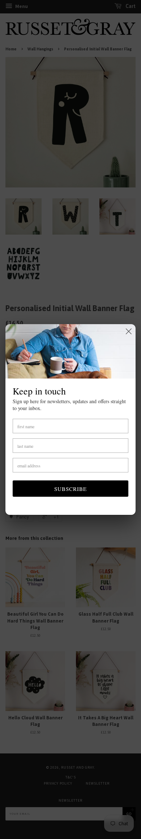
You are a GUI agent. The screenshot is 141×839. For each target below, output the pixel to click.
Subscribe (70, 488)
